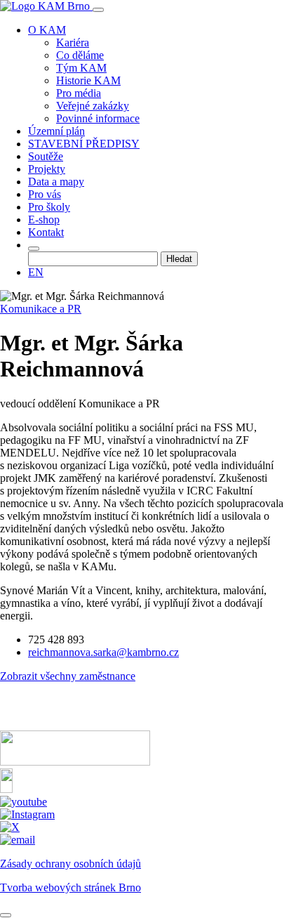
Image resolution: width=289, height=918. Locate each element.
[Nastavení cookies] (5, 915)
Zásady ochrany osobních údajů (70, 864)
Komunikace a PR (40, 309)
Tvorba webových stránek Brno (70, 887)
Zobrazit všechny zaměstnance (67, 676)
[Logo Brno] (75, 762)
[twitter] (10, 827)
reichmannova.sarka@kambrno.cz (103, 652)
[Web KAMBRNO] (52, 724)
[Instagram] (27, 814)
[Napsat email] (17, 840)
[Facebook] (6, 789)
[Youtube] (23, 802)
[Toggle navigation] (98, 10)
